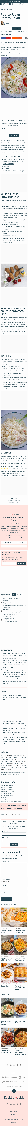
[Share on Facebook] (3, 38)
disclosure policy (23, 31)
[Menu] (26, 4)
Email (3, 129)
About (14, 1109)
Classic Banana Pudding (6, 931)
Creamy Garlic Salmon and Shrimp (6, 1023)
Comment (5, 861)
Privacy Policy (6, 1120)
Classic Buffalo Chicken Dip (20, 931)
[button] (8, 514)
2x (17, 594)
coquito (20, 145)
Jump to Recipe (6, 28)
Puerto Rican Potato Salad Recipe (13, 171)
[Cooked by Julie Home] (6, 4)
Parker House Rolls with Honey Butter (20, 987)
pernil (5, 55)
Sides (13, 9)
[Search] (23, 4)
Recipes (7, 9)
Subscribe (14, 844)
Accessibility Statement (14, 1120)
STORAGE (6, 168)
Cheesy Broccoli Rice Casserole (20, 959)
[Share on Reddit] (14, 38)
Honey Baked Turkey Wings (6, 1051)
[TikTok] (20, 1065)
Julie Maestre (15, 523)
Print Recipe (20, 546)
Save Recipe (14, 135)
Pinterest (21, 475)
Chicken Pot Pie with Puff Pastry (6, 959)
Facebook (14, 475)
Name (5, 831)
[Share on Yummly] (19, 38)
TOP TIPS (6, 166)
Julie (7, 23)
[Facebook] (14, 1065)
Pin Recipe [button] (21, 542)
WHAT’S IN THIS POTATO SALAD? (13, 159)
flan (2, 147)
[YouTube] (10, 1065)
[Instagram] (7, 1065)
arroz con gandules (19, 53)
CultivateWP (13, 1122)
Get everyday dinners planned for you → (14, 1)
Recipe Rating (6, 880)
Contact (14, 1114)
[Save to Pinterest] (8, 38)
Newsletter (14, 1111)
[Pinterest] (17, 1065)
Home (2, 9)
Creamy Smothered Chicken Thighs (20, 1052)
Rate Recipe (7, 546)
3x (21, 594)
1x (14, 594)
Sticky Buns (5, 986)
